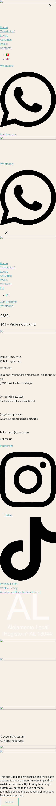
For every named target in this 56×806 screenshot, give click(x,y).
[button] (28, 233)
